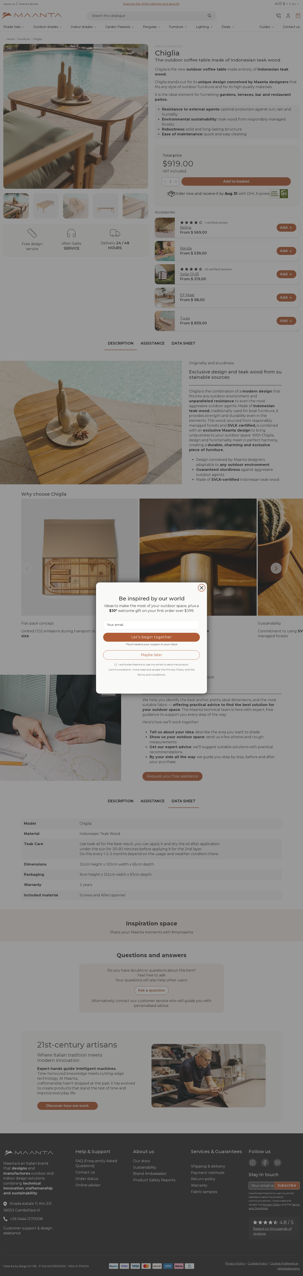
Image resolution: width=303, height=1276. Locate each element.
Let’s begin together (151, 637)
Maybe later (151, 655)
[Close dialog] (201, 587)
